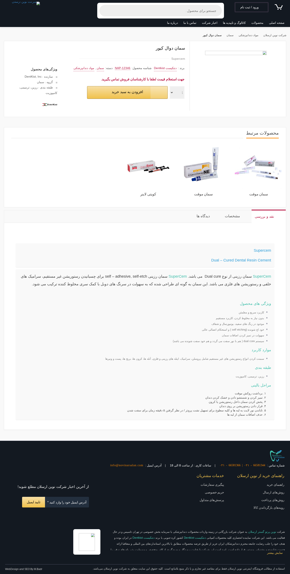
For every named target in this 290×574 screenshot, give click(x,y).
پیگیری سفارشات (212, 484)
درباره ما (172, 22)
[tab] (269, 216)
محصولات (257, 22)
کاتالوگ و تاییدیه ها (234, 22)
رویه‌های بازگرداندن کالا (268, 507)
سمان (230, 35)
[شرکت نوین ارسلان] (277, 455)
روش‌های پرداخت (272, 500)
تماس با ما (189, 22)
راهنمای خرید (275, 484)
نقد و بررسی (264, 217)
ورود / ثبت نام (249, 7)
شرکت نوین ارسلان (274, 35)
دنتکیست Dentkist (165, 68)
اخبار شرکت (209, 22)
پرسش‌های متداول (212, 500)
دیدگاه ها (203, 216)
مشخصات (232, 216)
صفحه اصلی (276, 22)
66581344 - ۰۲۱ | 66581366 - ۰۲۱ (242, 465)
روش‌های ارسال (273, 492)
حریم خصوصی (214, 492)
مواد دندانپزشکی (248, 35)
